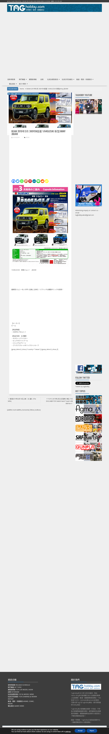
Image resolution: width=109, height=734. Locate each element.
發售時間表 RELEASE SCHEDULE (19, 685)
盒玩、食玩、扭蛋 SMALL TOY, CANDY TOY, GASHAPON (23, 94)
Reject (92, 731)
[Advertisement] (54, 28)
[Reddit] (42, 181)
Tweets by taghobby (82, 386)
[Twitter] (17, 181)
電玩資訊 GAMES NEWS (16, 706)
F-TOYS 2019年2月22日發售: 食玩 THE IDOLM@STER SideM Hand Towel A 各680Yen (59, 401)
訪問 (42, 79)
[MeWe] (34, 181)
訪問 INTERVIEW (13, 692)
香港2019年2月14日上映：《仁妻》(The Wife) (22, 400)
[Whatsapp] (22, 181)
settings (68, 732)
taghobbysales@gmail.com (84, 215)
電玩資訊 (12, 84)
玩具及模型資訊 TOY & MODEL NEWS (21, 694)
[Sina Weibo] (47, 181)
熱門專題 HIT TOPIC (15, 687)
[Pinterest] (30, 181)
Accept (80, 731)
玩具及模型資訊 (52, 79)
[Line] (38, 181)
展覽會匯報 (33, 79)
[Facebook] (13, 181)
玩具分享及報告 (67, 79)
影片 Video (22, 84)
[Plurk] (26, 181)
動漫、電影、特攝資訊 (84, 79)
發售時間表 (11, 79)
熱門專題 (22, 79)
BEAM (27, 137)
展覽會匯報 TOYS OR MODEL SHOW (20, 690)
